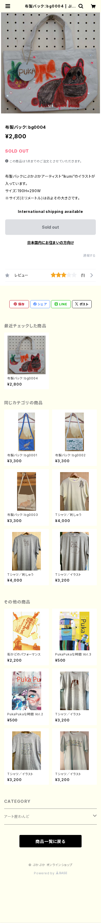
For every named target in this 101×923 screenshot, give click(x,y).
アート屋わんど (16, 816)
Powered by (45, 873)
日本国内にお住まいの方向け (50, 242)
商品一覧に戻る (50, 841)
